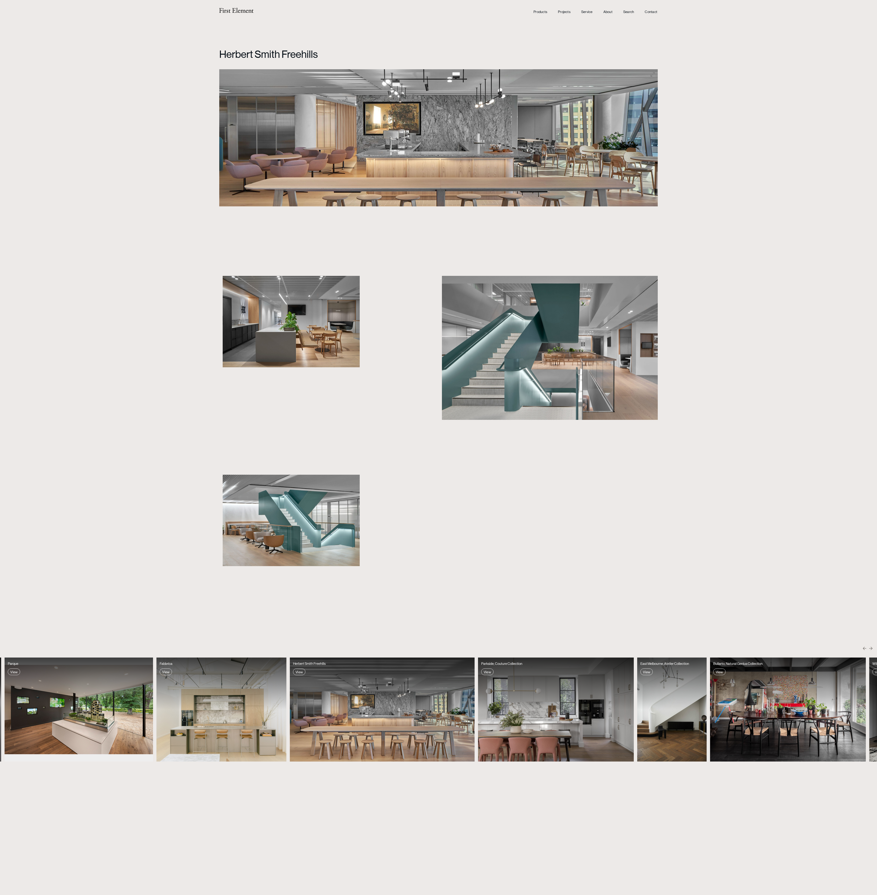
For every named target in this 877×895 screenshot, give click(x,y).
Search (628, 11)
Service (587, 11)
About (608, 11)
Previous (865, 648)
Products (540, 11)
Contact (651, 11)
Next (871, 648)
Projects (564, 11)
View (14, 672)
